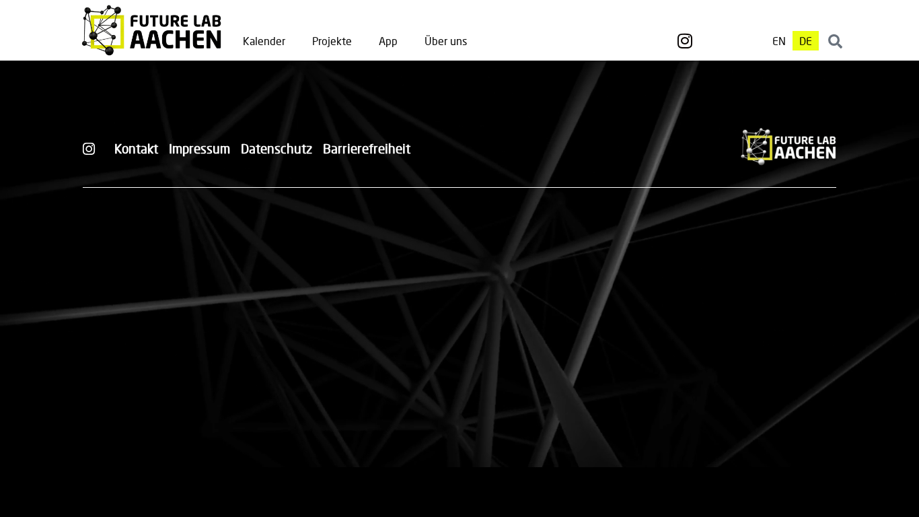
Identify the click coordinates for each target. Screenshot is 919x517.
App (388, 40)
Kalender (264, 40)
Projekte (332, 40)
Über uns (446, 40)
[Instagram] (685, 41)
